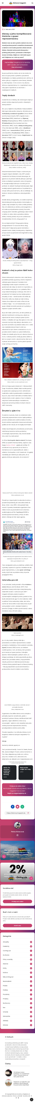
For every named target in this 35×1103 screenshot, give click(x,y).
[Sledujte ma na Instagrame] (17, 835)
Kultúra (5, 973)
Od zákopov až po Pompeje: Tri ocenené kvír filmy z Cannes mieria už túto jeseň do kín (21, 1074)
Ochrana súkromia (7, 1096)
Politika (5, 990)
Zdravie (5, 1025)
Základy (5, 1021)
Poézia (5, 986)
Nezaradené (7, 981)
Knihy (5, 968)
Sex (4, 1008)
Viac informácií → (17, 67)
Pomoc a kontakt (17, 1096)
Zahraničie (6, 1016)
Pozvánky (6, 994)
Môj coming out (8, 977)
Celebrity (6, 946)
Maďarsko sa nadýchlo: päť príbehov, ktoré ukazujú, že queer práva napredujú (22, 1083)
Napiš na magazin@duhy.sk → (17, 793)
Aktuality (6, 942)
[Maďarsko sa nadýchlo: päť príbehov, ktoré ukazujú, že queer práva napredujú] (8, 1082)
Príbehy (5, 999)
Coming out (7, 951)
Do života (6, 955)
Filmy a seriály (8, 959)
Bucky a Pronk (10, 445)
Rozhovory (6, 1003)
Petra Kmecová (17, 832)
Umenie (5, 1012)
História (5, 964)
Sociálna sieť (26, 1096)
